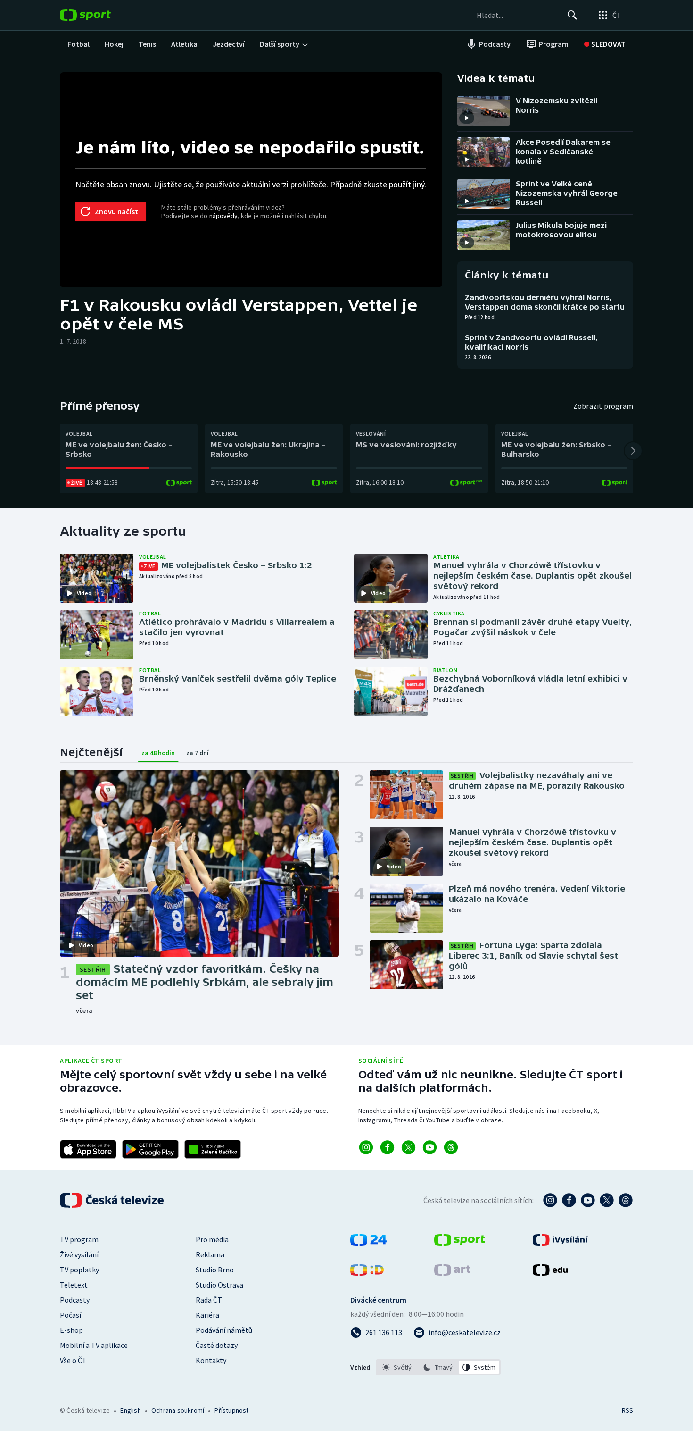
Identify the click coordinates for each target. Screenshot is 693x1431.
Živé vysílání (79, 1254)
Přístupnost (231, 1410)
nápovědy (223, 215)
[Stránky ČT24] (368, 1242)
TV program (79, 1239)
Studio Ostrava (219, 1284)
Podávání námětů (224, 1330)
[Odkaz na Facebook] (387, 1147)
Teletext (74, 1284)
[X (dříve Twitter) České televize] (606, 1200)
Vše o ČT (73, 1360)
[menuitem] (78, 44)
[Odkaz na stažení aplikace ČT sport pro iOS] (88, 1149)
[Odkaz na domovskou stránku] (99, 15)
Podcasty (75, 1300)
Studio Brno (215, 1269)
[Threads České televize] (625, 1200)
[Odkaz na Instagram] (366, 1147)
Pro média (212, 1239)
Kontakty (211, 1360)
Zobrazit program (603, 406)
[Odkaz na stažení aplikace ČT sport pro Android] (150, 1149)
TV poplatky (79, 1269)
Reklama (210, 1254)
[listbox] (438, 1367)
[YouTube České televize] (587, 1200)
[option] (397, 1367)
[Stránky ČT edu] (550, 1273)
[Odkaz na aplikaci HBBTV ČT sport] (212, 1149)
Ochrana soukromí (177, 1410)
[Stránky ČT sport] (459, 1242)
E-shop (71, 1330)
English (130, 1410)
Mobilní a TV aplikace (94, 1345)
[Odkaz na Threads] (451, 1147)
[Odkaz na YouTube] (429, 1147)
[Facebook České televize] (569, 1200)
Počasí (70, 1315)
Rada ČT (209, 1300)
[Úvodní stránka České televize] (112, 1200)
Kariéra (207, 1315)
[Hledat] (572, 15)
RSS (627, 1410)
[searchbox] (518, 15)
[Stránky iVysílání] (560, 1242)
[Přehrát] (466, 118)
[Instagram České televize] (550, 1200)
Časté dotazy (217, 1345)
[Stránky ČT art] (452, 1273)
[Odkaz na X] (408, 1147)
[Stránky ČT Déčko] (367, 1273)
